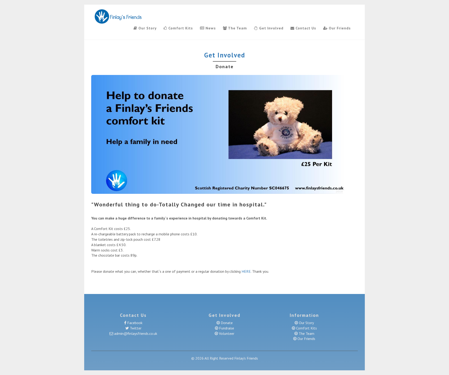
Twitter (135, 328)
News (210, 28)
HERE (246, 271)
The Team (237, 28)
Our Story (147, 28)
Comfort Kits (180, 28)
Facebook (134, 322)
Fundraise (226, 328)
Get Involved (270, 28)
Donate (227, 322)
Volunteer (226, 333)
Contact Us (305, 28)
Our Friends (339, 28)
